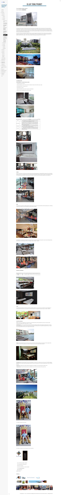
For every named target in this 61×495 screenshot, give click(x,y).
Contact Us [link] (2, 74)
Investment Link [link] (3, 65)
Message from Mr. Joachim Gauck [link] (5, 26)
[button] (60, 1)
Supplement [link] (2, 73)
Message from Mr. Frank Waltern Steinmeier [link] (5, 28)
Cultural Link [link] (3, 64)
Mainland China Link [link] (3, 70)
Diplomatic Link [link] (3, 59)
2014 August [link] (4, 42)
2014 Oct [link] (4, 19)
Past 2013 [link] (3, 49)
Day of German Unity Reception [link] (5, 23)
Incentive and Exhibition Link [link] (3, 62)
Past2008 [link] (3, 56)
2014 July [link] (4, 44)
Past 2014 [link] (3, 15)
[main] (34, 4)
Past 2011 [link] (3, 52)
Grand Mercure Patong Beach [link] (5, 37)
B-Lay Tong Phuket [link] (4, 35)
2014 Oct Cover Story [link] (5, 21)
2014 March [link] (4, 48)
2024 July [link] (2, 9)
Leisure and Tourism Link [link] (3, 67)
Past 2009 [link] (3, 55)
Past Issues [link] (2, 12)
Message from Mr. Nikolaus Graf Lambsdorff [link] (5, 32)
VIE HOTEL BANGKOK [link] (4, 41)
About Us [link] (2, 11)
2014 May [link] (4, 45)
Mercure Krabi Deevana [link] (5, 39)
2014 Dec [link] (4, 16)
